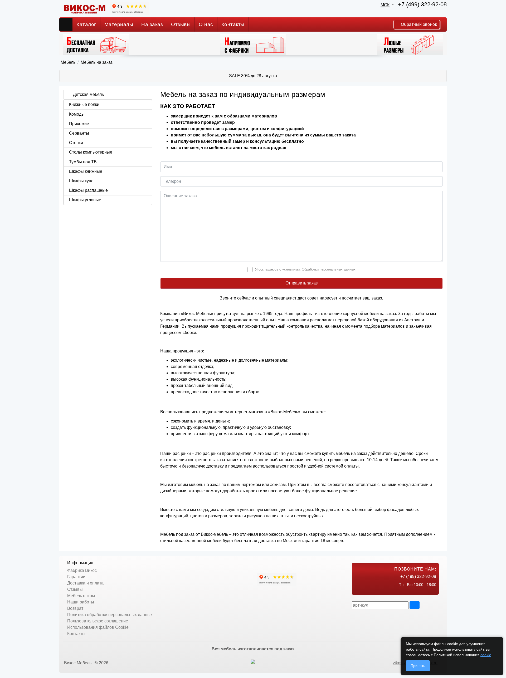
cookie (485, 655)
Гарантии (76, 576)
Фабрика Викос (82, 570)
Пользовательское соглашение (97, 621)
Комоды (77, 114)
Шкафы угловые (85, 200)
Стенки (76, 142)
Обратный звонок (418, 24)
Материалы (118, 24)
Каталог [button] (86, 24)
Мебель (68, 62)
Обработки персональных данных (329, 269)
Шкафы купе (81, 181)
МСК (385, 5)
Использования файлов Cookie (98, 627)
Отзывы (181, 24)
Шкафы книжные (85, 171)
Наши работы (80, 602)
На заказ (152, 24)
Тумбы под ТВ (83, 162)
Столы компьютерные (90, 152)
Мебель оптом (81, 595)
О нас (206, 24)
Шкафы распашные (88, 190)
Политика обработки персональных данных (110, 614)
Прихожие (79, 123)
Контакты (233, 24)
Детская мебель (88, 94)
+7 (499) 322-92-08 (422, 4)
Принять (418, 666)
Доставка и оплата (85, 583)
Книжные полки (84, 104)
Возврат (75, 608)
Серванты (79, 133)
